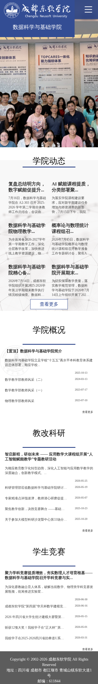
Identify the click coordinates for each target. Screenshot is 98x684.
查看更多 (49, 304)
